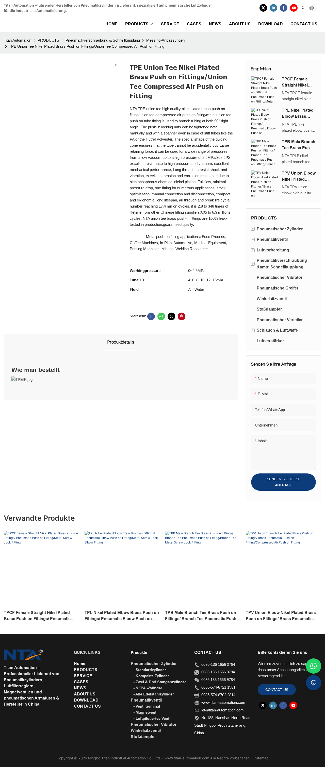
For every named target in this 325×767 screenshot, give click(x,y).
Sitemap (261, 758)
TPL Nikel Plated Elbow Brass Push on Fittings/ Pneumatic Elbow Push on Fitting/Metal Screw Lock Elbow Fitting (298, 114)
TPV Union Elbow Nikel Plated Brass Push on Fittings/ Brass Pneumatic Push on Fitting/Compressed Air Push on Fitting (299, 176)
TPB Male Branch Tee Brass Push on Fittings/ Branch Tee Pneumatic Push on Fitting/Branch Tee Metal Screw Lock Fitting (298, 145)
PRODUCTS (48, 40)
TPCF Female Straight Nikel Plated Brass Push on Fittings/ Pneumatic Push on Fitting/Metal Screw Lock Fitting (298, 82)
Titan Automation (17, 40)
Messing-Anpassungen (165, 40)
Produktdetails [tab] (121, 342)
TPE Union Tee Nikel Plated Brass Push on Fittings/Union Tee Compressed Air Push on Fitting (86, 46)
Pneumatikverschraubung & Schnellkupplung (103, 40)
